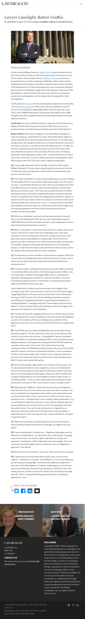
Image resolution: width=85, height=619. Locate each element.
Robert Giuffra (45, 72)
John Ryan (11, 22)
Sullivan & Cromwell (51, 78)
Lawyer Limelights (40, 22)
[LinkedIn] (77, 605)
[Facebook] (73, 605)
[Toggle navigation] (80, 3)
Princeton (29, 103)
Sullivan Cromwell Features (61, 22)
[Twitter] (68, 605)
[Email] (37, 490)
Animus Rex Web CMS (24, 613)
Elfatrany (37, 610)
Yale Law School (26, 106)
